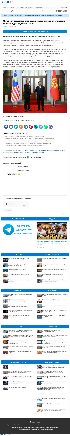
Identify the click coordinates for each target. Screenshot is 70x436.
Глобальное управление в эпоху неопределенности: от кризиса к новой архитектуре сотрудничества (55, 342)
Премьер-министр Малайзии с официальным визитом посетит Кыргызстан (26, 145)
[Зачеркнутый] (10, 174)
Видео (22, 7)
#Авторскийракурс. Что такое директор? (18, 366)
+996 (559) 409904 (35, 157)
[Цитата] (15, 174)
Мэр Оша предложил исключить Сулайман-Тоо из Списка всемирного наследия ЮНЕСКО (20, 305)
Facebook (59, 11)
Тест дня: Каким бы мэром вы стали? (51, 403)
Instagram (64, 11)
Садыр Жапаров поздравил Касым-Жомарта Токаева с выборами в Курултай (19, 259)
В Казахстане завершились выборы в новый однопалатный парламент (19, 264)
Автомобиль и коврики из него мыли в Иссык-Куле (54, 258)
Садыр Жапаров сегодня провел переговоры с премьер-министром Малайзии (27, 141)
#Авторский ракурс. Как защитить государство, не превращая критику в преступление (20, 377)
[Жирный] (4, 174)
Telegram (66, 11)
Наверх (64, 214)
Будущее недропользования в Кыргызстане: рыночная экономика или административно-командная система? (19, 342)
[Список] (17, 174)
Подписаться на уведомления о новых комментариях (18, 198)
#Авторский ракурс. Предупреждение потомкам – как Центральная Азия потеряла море (20, 372)
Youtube (61, 11)
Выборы (5, 7)
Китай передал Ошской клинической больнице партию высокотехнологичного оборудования (53, 366)
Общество (11, 15)
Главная (5, 15)
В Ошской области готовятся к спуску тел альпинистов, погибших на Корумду (18, 300)
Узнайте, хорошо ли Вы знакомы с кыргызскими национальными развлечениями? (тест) (53, 410)
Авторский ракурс (14, 7)
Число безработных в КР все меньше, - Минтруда (54, 299)
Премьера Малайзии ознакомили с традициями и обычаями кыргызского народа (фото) (29, 138)
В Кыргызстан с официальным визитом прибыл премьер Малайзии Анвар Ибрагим (28, 143)
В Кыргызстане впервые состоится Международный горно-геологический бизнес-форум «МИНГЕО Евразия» (21, 337)
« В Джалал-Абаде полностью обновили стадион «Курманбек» (41, 150)
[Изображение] (13, 174)
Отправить (8, 210)
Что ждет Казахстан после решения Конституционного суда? (51, 331)
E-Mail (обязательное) (23, 170)
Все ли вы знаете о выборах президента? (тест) (54, 398)
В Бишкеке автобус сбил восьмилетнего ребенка (54, 269)
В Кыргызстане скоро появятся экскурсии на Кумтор (21, 346)
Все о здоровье (40, 7)
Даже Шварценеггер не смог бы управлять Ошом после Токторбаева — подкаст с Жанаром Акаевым (51, 242)
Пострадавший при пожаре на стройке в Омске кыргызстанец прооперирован (53, 280)
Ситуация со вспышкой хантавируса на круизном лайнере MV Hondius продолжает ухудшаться (54, 377)
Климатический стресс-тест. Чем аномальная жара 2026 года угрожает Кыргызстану (54, 352)
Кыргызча (64, 7)
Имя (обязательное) (23, 166)
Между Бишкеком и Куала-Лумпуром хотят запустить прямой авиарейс (24, 136)
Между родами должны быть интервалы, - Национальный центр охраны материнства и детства (53, 372)
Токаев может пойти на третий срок (17, 269)
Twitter (56, 11)
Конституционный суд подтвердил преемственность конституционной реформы (55, 336)
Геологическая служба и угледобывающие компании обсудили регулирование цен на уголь (21, 331)
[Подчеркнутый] (8, 174)
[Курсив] (6, 174)
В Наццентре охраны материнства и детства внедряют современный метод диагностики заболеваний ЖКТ (53, 388)
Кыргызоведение (30, 7)
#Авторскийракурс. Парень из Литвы (17, 387)
